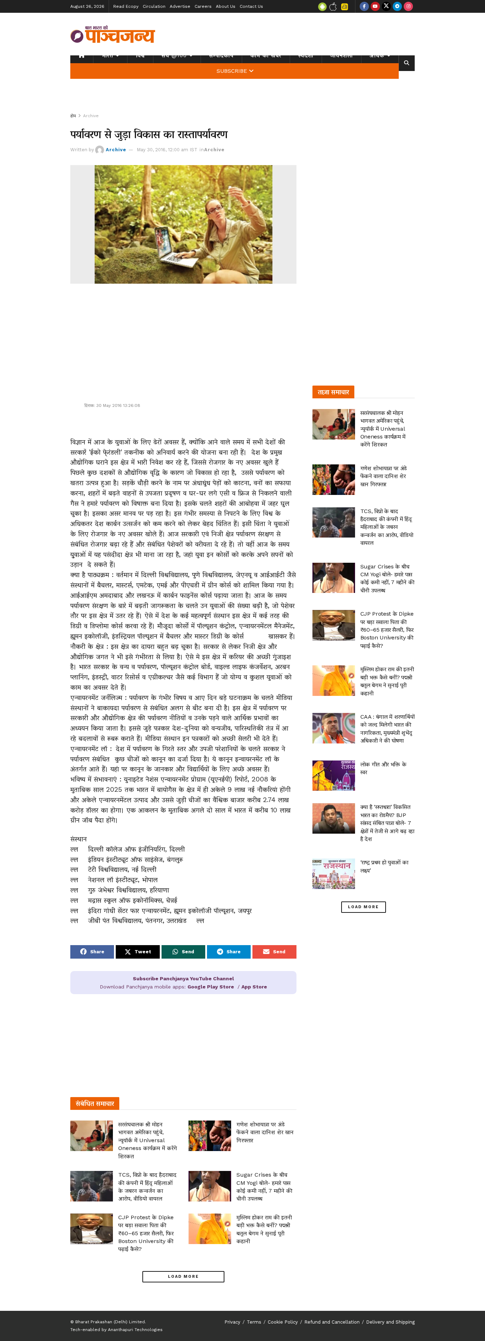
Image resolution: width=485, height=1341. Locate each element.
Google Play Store (210, 987)
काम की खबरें (266, 55)
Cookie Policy (283, 1322)
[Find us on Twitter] (386, 6)
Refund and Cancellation (332, 1322)
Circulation (154, 6)
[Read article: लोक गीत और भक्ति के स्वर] (333, 776)
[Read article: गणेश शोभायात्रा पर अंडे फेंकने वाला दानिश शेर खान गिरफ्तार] (210, 1136)
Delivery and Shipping (390, 1322)
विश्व (140, 55)
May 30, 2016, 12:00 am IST (167, 149)
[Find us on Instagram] (408, 6)
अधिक (377, 55)
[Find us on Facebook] (364, 6)
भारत (107, 55)
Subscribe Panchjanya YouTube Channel (183, 978)
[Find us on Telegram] (397, 6)
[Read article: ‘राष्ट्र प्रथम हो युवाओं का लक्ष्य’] (333, 873)
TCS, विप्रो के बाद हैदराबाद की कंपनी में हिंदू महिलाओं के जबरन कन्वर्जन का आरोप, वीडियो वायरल (386, 527)
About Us (225, 6)
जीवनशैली (341, 55)
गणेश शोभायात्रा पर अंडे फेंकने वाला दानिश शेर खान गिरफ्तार (265, 1132)
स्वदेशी (306, 55)
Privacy (232, 1322)
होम (73, 115)
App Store (254, 987)
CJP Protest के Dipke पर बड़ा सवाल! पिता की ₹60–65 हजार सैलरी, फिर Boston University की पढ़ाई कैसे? (146, 1233)
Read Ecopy (125, 6)
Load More (183, 1276)
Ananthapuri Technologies (135, 1329)
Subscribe (232, 71)
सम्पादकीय (221, 55)
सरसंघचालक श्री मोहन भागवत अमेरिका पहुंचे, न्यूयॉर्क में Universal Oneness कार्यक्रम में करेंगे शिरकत (147, 1140)
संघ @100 (174, 55)
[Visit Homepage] (113, 34)
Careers (203, 6)
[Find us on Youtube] (375, 6)
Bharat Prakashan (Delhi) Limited (110, 1321)
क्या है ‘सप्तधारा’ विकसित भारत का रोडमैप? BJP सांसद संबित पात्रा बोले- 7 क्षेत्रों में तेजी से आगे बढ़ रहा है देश (387, 822)
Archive (91, 115)
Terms (254, 1322)
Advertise (180, 6)
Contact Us (251, 6)
